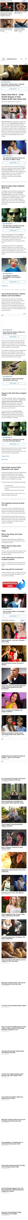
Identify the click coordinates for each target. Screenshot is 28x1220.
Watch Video (5, 459)
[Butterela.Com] (3, 59)
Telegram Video (5, 456)
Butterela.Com (12, 59)
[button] (21, 59)
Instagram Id (5, 285)
